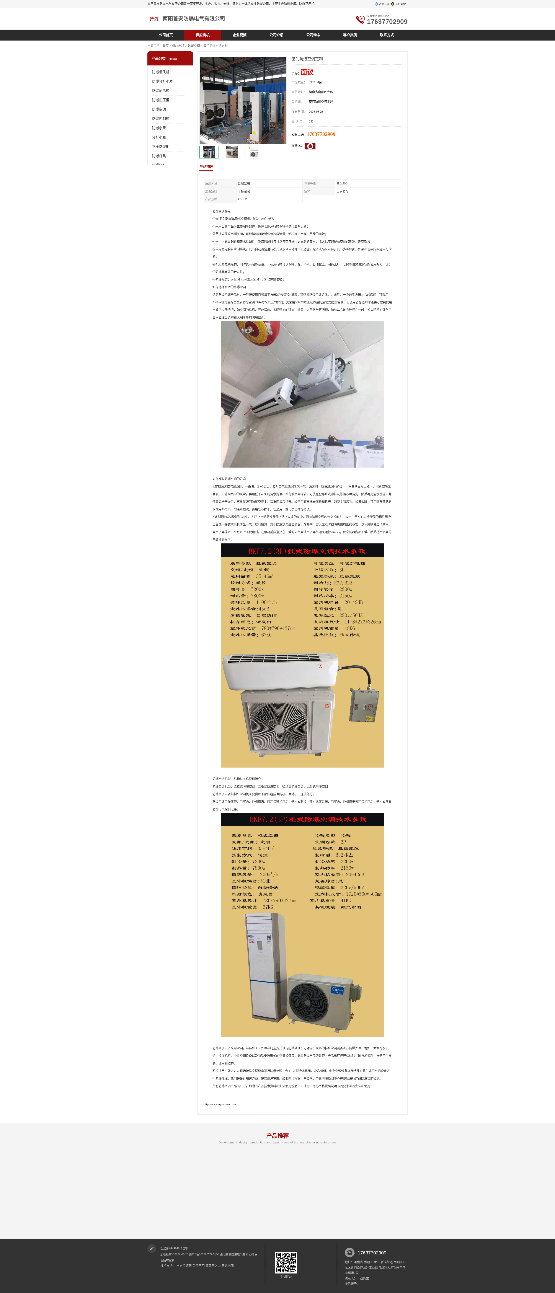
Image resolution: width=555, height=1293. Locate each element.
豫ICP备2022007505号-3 (204, 1254)
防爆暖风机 (160, 72)
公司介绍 (276, 35)
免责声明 (199, 1265)
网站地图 (228, 1265)
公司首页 (166, 35)
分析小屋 (159, 137)
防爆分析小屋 (162, 81)
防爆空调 (194, 45)
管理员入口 (213, 1265)
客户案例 (350, 35)
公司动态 (313, 35)
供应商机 (203, 35)
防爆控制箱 (160, 119)
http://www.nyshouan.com (220, 1104)
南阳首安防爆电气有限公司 (237, 1254)
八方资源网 (184, 1265)
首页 (166, 45)
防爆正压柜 (160, 100)
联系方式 (387, 35)
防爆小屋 (159, 128)
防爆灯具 (159, 156)
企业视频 (239, 35)
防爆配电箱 (160, 91)
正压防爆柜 (160, 146)
